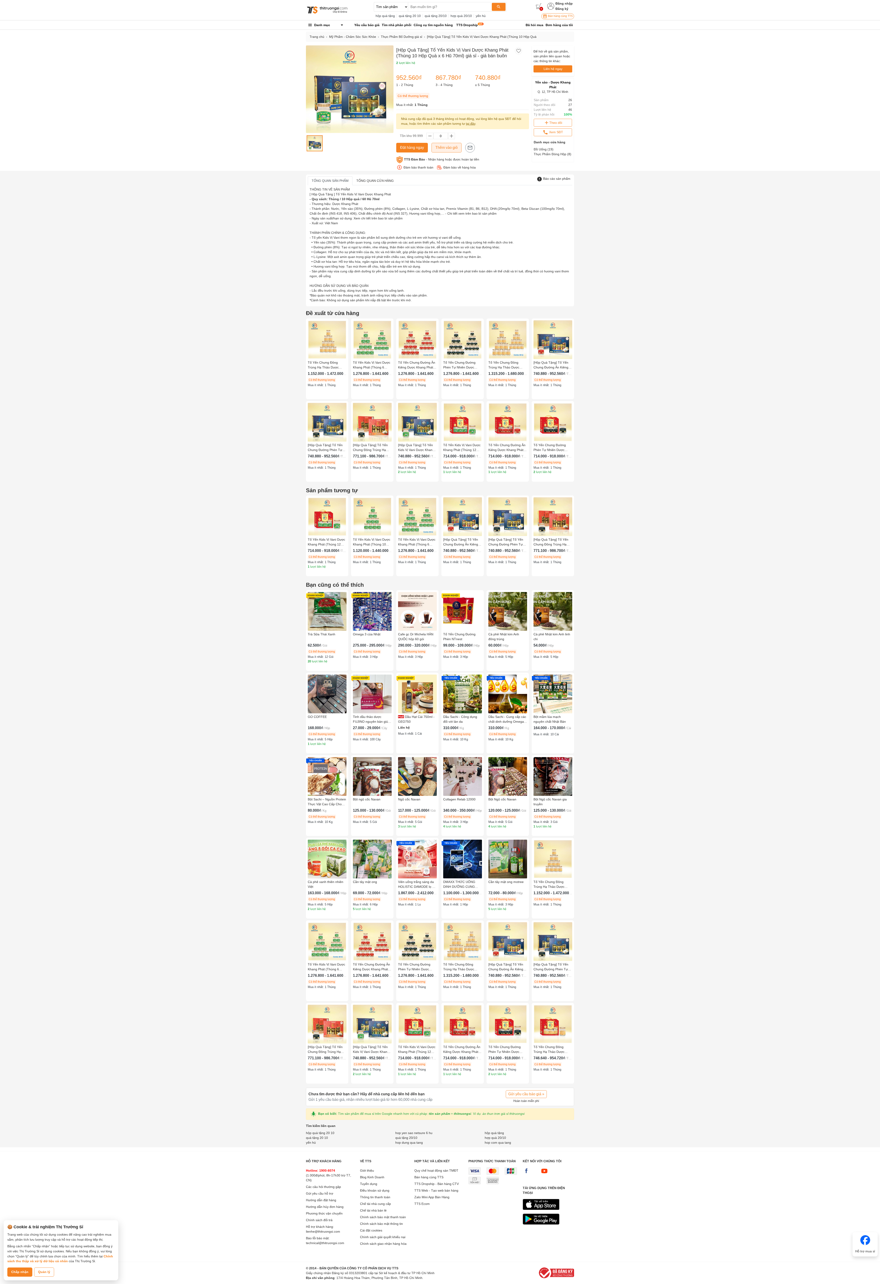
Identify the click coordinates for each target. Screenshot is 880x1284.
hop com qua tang (498, 1142)
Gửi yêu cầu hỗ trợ (319, 1193)
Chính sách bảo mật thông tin (381, 1224)
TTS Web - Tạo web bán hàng (436, 1190)
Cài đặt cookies (371, 1230)
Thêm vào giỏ (446, 147)
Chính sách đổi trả (319, 1220)
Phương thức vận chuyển (324, 1213)
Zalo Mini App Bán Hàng (431, 1197)
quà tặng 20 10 (410, 16)
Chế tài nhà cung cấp (375, 1204)
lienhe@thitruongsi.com (323, 1231)
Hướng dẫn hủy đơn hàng (325, 1207)
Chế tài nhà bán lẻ (373, 1210)
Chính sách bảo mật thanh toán (383, 1217)
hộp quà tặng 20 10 (320, 1133)
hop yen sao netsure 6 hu (413, 1133)
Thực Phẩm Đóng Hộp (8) (552, 154)
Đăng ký (562, 9)
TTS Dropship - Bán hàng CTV (436, 1184)
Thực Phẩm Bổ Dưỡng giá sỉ (401, 37)
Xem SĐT (555, 132)
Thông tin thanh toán (375, 1197)
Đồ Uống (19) (543, 149)
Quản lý (44, 1272)
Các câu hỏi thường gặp (323, 1187)
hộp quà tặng (385, 16)
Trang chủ (317, 37)
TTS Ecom (422, 1204)
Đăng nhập (564, 3)
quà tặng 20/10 (436, 16)
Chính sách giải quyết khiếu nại (382, 1237)
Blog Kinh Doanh (372, 1177)
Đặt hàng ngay (412, 147)
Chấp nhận (19, 1272)
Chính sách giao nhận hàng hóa (383, 1243)
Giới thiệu (367, 1170)
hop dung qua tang (409, 1142)
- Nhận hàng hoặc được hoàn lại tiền (441, 159)
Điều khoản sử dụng (374, 1190)
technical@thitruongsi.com (325, 1243)
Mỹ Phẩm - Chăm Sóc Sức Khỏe (352, 37)
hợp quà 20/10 (461, 16)
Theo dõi (555, 123)
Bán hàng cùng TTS (560, 16)
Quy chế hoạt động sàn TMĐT (436, 1170)
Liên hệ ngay (553, 69)
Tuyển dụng (368, 1184)
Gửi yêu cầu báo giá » (526, 1094)
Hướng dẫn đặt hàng (321, 1200)
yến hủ (481, 16)
